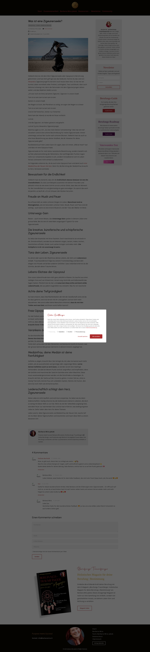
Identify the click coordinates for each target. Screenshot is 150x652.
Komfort (70, 331)
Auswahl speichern (83, 336)
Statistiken (61, 331)
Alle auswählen (96, 336)
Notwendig (52, 331)
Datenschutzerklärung (91, 327)
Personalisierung (80, 331)
